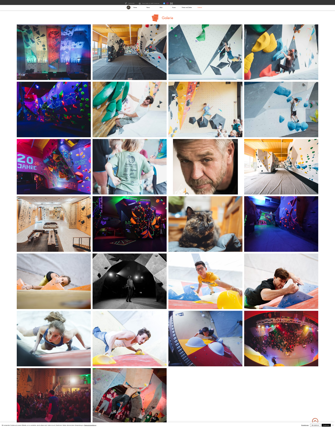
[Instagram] (167, 3)
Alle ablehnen (315, 425)
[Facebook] (164, 3)
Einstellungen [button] (305, 425)
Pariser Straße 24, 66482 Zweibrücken (150, 3)
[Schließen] (333, 425)
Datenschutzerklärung (90, 425)
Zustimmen (326, 425)
